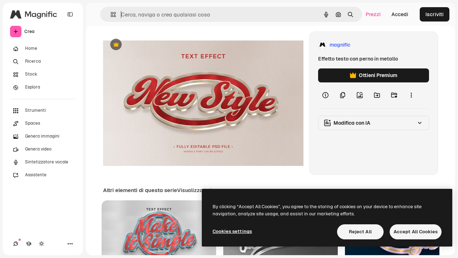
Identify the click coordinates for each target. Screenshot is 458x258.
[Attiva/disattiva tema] (41, 243)
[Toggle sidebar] (70, 14)
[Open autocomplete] (110, 14)
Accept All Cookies (416, 232)
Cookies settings (232, 231)
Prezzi (373, 14)
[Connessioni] (15, 243)
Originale (150, 45)
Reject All (360, 232)
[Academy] (28, 243)
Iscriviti (434, 14)
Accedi (399, 14)
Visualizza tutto (196, 190)
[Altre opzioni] (411, 95)
